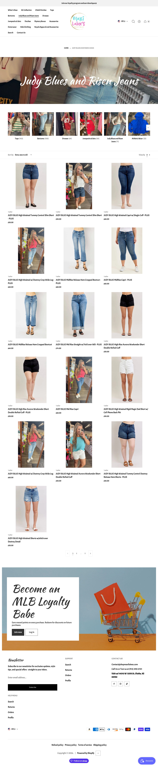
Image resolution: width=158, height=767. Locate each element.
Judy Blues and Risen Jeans (115, 140)
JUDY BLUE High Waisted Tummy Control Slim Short (79, 215)
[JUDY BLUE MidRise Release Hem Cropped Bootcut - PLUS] (79, 250)
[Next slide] (148, 128)
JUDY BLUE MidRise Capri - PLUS (118, 280)
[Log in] (139, 21)
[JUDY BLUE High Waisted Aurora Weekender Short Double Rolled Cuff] (79, 444)
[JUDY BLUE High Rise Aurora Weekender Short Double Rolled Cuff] (127, 315)
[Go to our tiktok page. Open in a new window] (126, 683)
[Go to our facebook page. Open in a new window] (114, 683)
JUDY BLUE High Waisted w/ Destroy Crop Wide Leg (30, 473)
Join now (18, 632)
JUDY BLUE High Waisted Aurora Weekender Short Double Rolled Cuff (78, 475)
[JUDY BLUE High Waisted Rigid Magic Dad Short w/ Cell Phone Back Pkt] (127, 380)
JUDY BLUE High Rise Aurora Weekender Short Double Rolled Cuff (124, 346)
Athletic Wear (139, 138)
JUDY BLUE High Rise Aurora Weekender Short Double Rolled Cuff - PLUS (28, 411)
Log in (31, 632)
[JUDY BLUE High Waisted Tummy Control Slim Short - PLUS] (31, 186)
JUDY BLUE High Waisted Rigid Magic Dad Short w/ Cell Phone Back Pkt (126, 411)
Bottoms (43, 138)
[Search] (133, 21)
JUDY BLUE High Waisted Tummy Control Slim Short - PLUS (31, 217)
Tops (19, 138)
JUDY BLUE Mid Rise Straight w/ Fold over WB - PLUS (79, 344)
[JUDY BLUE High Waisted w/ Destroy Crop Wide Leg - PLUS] (31, 250)
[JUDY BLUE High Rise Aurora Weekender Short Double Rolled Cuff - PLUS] (31, 380)
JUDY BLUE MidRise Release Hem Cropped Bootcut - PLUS (78, 282)
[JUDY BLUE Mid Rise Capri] (79, 380)
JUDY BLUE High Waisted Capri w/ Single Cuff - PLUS (126, 215)
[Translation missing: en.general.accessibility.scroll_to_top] (98, 753)
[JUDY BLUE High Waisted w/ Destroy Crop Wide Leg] (31, 444)
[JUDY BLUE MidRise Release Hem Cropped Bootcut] (31, 315)
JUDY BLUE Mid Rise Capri (67, 409)
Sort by (10, 155)
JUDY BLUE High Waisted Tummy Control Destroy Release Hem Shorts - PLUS (125, 475)
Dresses (67, 138)
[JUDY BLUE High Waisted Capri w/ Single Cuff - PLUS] (127, 186)
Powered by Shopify (85, 753)
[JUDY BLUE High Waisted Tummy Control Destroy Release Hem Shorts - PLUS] (127, 444)
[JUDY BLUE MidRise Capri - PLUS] (127, 250)
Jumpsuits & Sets (91, 138)
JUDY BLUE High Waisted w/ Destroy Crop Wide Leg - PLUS (31, 282)
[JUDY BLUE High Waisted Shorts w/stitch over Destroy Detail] (31, 509)
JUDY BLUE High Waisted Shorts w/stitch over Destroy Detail (28, 540)
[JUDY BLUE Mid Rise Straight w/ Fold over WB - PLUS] (79, 315)
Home (66, 48)
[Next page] (90, 553)
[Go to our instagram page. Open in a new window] (120, 683)
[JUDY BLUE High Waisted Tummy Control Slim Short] (79, 186)
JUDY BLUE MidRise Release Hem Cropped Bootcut (30, 344)
